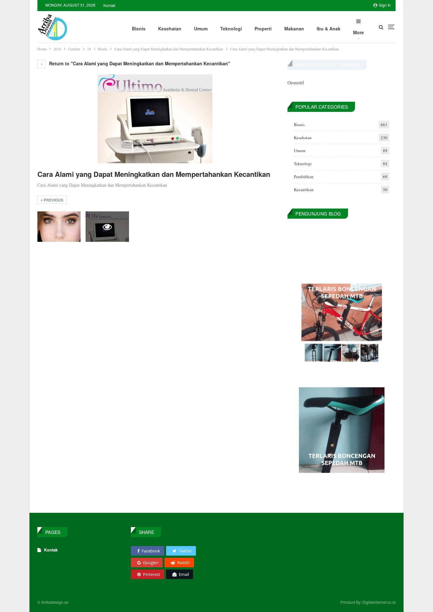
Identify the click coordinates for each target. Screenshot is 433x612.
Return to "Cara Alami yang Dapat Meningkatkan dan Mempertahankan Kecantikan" (139, 63)
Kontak (109, 5)
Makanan (294, 28)
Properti (263, 28)
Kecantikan (303, 189)
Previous (53, 200)
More (358, 32)
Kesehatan (169, 28)
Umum (201, 28)
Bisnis (138, 28)
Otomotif (296, 83)
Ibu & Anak (328, 28)
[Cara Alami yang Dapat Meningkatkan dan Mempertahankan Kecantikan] (59, 226)
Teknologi (231, 28)
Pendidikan (303, 176)
